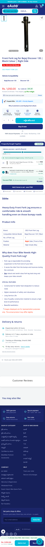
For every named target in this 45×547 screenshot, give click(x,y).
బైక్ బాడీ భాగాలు (5, 433)
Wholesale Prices (6, 485)
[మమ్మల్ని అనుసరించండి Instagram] (7, 534)
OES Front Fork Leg (10, 69)
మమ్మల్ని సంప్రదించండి (7, 475)
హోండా (25, 437)
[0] (41, 6)
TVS (24, 444)
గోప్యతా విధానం (5, 493)
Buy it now (22, 127)
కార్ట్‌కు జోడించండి (29, 120)
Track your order (28, 471)
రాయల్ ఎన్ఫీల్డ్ (27, 458)
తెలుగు (17, 529)
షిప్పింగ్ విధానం (5, 500)
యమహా (25, 447)
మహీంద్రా (25, 451)
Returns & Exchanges (30, 475)
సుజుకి (25, 440)
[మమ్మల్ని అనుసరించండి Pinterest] (11, 534)
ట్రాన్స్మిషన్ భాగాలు (6, 444)
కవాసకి (25, 462)
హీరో (24, 433)
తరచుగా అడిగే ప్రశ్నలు (7, 478)
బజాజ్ (25, 429)
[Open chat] (39, 541)
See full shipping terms (8, 351)
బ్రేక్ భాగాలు (4, 429)
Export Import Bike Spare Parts (11, 489)
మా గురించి (4, 471)
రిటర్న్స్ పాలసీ (5, 496)
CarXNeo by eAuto (7, 451)
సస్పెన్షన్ (3, 447)
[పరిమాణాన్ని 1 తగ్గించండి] (4, 120)
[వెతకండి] (35, 11)
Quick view (13, 173)
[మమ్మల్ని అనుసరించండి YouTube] (15, 534)
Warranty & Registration (9, 482)
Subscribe (36, 520)
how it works (25, 346)
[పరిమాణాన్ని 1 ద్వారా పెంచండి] (13, 120)
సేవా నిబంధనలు (5, 504)
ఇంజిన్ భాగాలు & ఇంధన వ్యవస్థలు (10, 440)
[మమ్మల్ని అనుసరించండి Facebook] (2, 534)
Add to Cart (22, 543)
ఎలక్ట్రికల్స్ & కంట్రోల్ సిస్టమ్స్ (9, 437)
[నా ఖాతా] (36, 6)
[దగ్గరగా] (41, 11)
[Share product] (42, 18)
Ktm (24, 455)
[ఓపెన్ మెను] (3, 6)
